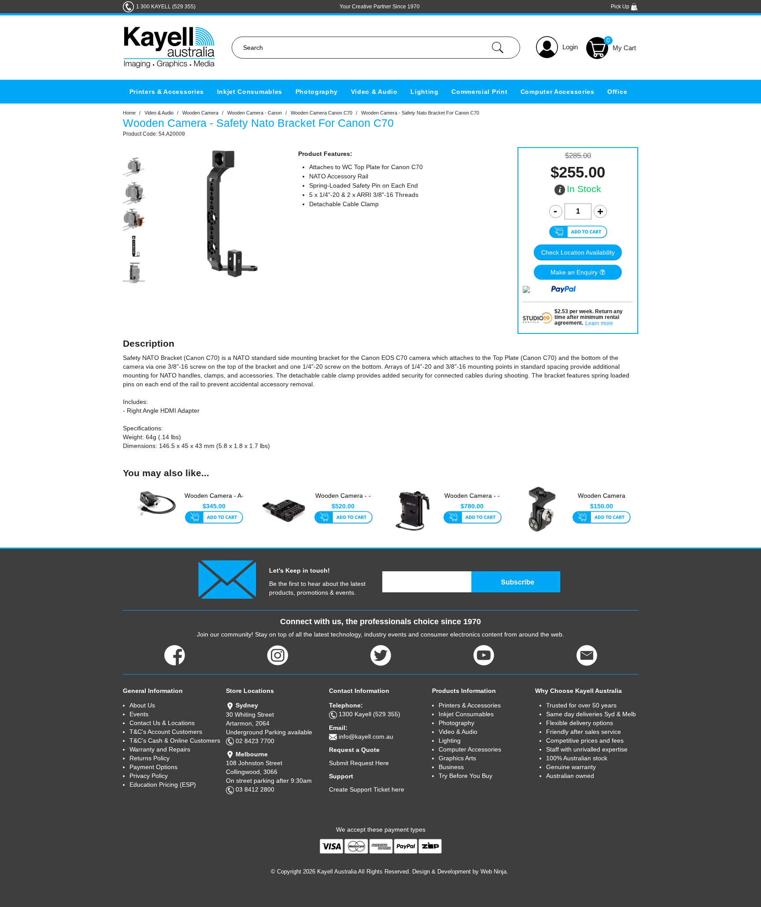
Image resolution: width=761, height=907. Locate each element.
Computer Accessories (558, 91)
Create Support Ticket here (366, 789)
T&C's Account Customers (165, 731)
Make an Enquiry (574, 272)
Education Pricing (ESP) (162, 784)
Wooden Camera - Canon (254, 112)
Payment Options (153, 766)
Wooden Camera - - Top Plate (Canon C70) (343, 500)
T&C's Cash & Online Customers (174, 740)
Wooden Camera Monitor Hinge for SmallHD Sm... (601, 500)
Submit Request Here (359, 762)
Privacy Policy (148, 775)
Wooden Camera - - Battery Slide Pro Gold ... (472, 500)
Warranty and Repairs (159, 749)
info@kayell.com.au (366, 736)
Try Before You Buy (465, 775)
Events (138, 714)
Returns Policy (149, 758)
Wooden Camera (200, 112)
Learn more (599, 323)
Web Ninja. (494, 871)
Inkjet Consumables (250, 91)
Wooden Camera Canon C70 (321, 112)
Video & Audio (374, 91)
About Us (142, 705)
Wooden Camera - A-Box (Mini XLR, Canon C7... (214, 500)
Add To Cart (214, 518)
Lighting (424, 91)
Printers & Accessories (166, 91)
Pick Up (621, 7)
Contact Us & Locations (162, 722)
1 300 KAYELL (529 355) (166, 7)
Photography (317, 91)
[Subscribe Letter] (227, 578)
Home (129, 112)
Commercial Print (479, 91)
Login (570, 47)
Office (617, 91)
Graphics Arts (457, 758)
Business (451, 766)
